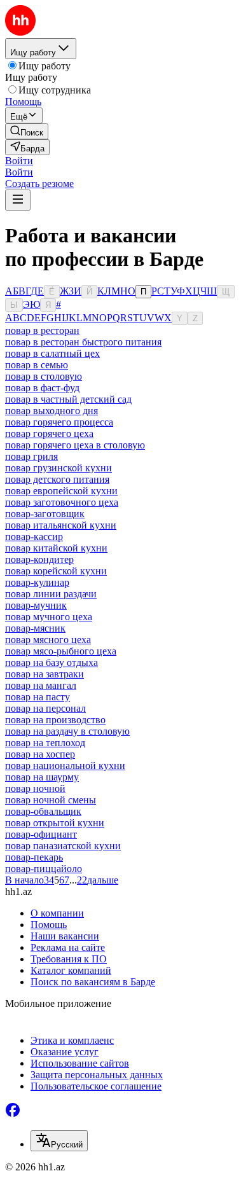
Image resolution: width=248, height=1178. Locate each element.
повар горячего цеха (49, 433)
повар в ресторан (42, 330)
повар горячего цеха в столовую (75, 445)
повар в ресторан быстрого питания (83, 341)
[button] (19, 160)
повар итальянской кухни (60, 525)
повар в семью (36, 364)
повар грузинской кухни (58, 467)
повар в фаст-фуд (42, 387)
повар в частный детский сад (68, 399)
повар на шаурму (42, 777)
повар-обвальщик (43, 811)
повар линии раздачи (51, 593)
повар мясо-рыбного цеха (60, 651)
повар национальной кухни (65, 765)
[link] (26, 131)
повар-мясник (35, 628)
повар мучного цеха (48, 616)
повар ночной (35, 788)
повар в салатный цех (52, 353)
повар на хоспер (40, 754)
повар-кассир (34, 536)
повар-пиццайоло (43, 868)
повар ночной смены (50, 799)
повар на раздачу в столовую (67, 731)
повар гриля (31, 456)
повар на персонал (45, 708)
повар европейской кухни (61, 490)
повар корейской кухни (56, 570)
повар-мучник (36, 605)
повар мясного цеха (48, 639)
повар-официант (41, 834)
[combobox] (59, 1140)
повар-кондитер (39, 559)
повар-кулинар (37, 582)
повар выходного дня (51, 410)
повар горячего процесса (59, 422)
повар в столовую (43, 376)
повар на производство (55, 719)
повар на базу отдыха (51, 662)
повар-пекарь (34, 857)
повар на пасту (37, 696)
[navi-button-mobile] (18, 200)
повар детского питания (57, 479)
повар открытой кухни (54, 822)
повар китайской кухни (56, 548)
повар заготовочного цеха (61, 502)
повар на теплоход (45, 742)
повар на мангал (40, 685)
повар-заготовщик (45, 513)
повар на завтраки (44, 674)
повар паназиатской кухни (63, 845)
